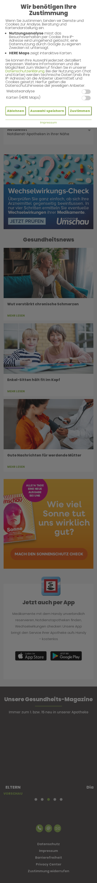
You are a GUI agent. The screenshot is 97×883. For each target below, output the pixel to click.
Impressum (48, 122)
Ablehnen (15, 111)
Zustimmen (80, 111)
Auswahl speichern (47, 111)
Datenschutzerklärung (24, 71)
